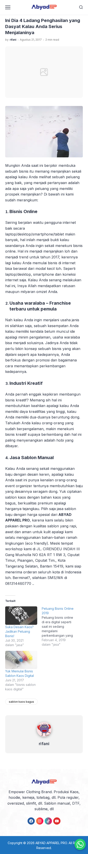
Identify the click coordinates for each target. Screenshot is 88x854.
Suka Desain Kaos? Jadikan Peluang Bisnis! (19, 631)
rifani (44, 743)
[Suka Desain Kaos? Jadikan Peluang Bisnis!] (21, 615)
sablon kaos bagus (21, 701)
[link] (31, 821)
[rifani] (44, 737)
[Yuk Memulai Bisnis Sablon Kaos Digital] (21, 660)
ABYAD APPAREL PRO (51, 843)
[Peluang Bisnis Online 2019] (60, 626)
